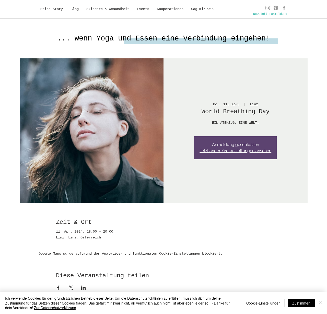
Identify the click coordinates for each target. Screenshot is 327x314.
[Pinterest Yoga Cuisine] (276, 8)
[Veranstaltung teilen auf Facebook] (58, 288)
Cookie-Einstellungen (263, 303)
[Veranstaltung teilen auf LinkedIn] (83, 288)
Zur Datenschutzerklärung (55, 307)
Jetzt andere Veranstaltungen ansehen (235, 150)
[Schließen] (321, 303)
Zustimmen (301, 303)
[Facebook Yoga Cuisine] (284, 8)
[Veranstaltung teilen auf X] (70, 288)
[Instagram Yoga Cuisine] (268, 8)
